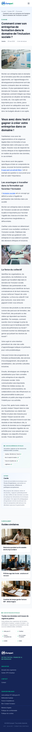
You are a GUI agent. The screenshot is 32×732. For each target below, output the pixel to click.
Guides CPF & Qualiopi (8, 673)
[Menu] (29, 3)
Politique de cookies (7, 713)
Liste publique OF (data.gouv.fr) (10, 695)
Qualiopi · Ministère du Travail (12, 454)
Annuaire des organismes (8, 670)
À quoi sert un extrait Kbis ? (11, 170)
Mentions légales (6, 707)
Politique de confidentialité (9, 710)
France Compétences (10, 461)
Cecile (3, 41)
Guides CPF (11, 11)
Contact (3, 682)
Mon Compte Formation (11, 457)
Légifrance (7, 464)
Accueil (3, 11)
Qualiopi (21, 631)
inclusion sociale (9, 193)
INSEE (20, 641)
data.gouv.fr (7, 631)
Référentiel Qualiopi (7, 698)
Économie (19, 11)
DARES (5, 641)
